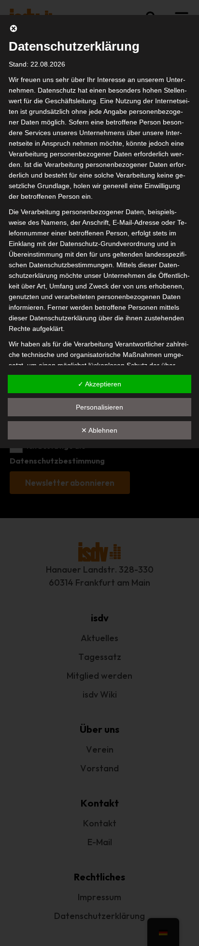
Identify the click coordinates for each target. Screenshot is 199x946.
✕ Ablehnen (99, 430)
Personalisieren (99, 407)
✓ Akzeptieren (99, 384)
